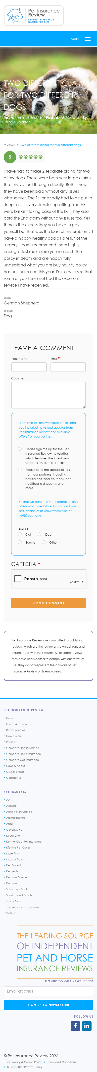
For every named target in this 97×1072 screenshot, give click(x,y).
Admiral (11, 806)
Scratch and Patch (19, 895)
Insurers (10, 742)
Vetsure (11, 913)
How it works (14, 736)
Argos (9, 823)
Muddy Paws (15, 859)
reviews (9, 145)
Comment (18, 378)
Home (10, 718)
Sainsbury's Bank (17, 889)
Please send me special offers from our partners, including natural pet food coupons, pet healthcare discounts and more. (48, 479)
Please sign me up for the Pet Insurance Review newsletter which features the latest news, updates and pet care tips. (48, 456)
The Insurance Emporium (22, 907)
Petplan (11, 883)
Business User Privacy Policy (24, 1067)
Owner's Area (15, 772)
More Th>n (13, 853)
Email (54, 359)
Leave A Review (16, 724)
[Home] (34, 15)
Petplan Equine (16, 877)
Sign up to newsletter (48, 1005)
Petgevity (12, 871)
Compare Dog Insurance (22, 748)
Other (53, 542)
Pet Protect (13, 865)
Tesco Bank (13, 901)
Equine (30, 542)
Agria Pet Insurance (19, 811)
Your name (19, 359)
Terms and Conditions (61, 1062)
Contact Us (13, 777)
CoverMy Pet (14, 829)
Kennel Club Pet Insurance (24, 841)
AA (8, 800)
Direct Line (13, 835)
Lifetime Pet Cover (18, 847)
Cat (28, 534)
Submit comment (48, 603)
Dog (48, 534)
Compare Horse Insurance (23, 754)
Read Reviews (15, 730)
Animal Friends (30, 117)
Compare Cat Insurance (22, 760)
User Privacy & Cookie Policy (23, 1062)
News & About (15, 766)
